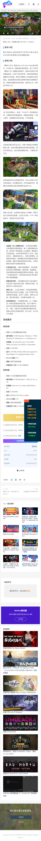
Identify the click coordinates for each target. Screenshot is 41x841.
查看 (35, 446)
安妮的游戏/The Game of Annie (14, 648)
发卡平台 (32, 427)
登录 (28, 591)
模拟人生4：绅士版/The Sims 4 (11, 493)
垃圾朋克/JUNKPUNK (31, 491)
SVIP (14, 38)
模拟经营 (26, 38)
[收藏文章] (11, 479)
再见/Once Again (8, 534)
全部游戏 (20, 38)
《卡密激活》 (31, 436)
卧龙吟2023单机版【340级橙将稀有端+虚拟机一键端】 (29, 550)
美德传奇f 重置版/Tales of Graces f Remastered (19, 692)
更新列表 (21, 822)
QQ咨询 (21, 470)
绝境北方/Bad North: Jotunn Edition (15, 773)
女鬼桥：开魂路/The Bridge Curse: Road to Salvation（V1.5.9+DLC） (11, 565)
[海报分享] (24, 479)
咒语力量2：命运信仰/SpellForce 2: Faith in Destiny (11, 550)
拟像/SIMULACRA (9, 732)
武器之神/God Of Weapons (12, 712)
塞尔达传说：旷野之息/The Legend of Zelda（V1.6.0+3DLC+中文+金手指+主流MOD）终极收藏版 (20, 670)
